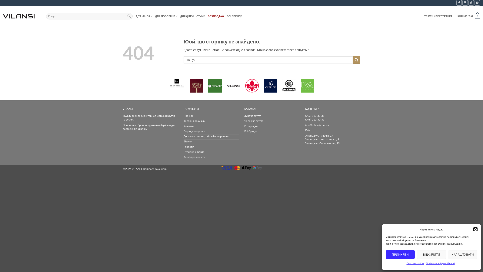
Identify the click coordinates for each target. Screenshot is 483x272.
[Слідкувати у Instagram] (465, 2)
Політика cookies (415, 263)
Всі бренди (234, 16)
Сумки (200, 16)
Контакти (189, 126)
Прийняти (400, 254)
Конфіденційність (194, 156)
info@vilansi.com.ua (317, 125)
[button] (475, 229)
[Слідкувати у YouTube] (477, 2)
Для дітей (187, 16)
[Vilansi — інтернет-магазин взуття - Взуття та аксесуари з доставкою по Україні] (22, 16)
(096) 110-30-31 (314, 119)
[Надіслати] (129, 16)
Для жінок (143, 16)
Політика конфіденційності (440, 263)
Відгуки (188, 141)
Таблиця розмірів (194, 120)
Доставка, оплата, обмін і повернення (206, 136)
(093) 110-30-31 (314, 115)
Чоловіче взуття (253, 120)
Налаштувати (462, 254)
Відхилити (431, 254)
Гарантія (189, 146)
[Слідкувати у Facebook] (459, 2)
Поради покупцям (194, 131)
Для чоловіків (165, 16)
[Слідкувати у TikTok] (471, 2)
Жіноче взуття (252, 115)
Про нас (188, 115)
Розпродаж (216, 16)
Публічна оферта (194, 151)
